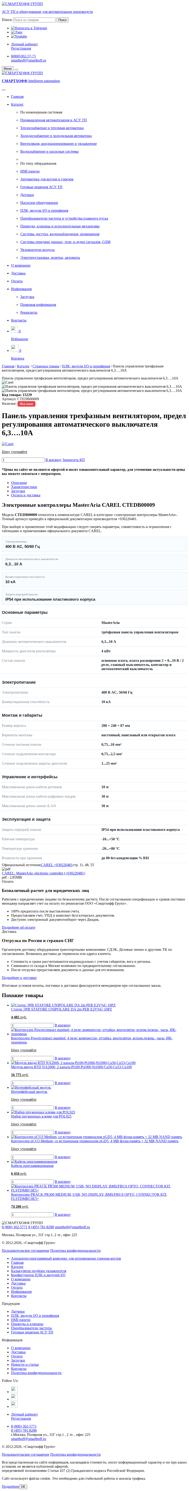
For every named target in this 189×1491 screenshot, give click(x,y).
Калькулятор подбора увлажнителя (38, 1271)
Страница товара (45, 366)
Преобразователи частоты (31, 1328)
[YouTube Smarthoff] (14, 1406)
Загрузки (27, 297)
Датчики (27, 195)
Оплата (17, 281)
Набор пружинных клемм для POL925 (41, 1116)
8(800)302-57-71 (23, 56)
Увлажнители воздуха (37, 250)
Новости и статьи (25, 1364)
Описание (19, 483)
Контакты (19, 320)
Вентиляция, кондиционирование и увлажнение (58, 144)
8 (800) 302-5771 (14, 1227)
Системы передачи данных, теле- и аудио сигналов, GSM (65, 242)
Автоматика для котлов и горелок (47, 179)
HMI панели (30, 171)
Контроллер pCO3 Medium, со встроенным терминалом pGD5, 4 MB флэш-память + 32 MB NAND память (94, 1141)
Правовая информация (38, 305)
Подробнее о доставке (19, 978)
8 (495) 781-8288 (41, 1227)
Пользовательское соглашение (25, 1250)
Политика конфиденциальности (75, 1250)
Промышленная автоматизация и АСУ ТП (53, 120)
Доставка (18, 273)
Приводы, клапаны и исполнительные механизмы (60, 226)
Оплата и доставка (25, 495)
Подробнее (10, 1486)
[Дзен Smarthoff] (14, 1399)
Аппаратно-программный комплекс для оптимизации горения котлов (66, 1258)
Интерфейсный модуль (29, 1092)
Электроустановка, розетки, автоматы (50, 257)
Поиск (7, 20)
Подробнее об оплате (18, 927)
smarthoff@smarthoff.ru (28, 60)
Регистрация (21, 48)
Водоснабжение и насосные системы (49, 151)
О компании (20, 265)
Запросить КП (73, 460)
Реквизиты (28, 312)
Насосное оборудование (39, 203)
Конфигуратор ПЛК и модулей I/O (38, 1275)
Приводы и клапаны (27, 1324)
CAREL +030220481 (57, 865)
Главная (17, 96)
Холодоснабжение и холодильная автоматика (56, 136)
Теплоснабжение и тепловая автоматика (52, 128)
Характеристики (24, 487)
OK (23, 1486)
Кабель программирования (32, 1166)
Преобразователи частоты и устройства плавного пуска (64, 218)
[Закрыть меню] (16, 69)
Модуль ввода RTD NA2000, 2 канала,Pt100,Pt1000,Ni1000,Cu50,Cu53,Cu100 (71, 1067)
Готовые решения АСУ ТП (41, 187)
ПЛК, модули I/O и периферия (44, 210)
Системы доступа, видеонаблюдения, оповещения (59, 234)
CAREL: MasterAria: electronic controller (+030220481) (43, 873)
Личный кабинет (24, 44)
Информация (21, 289)
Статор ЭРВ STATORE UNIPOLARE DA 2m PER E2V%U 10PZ (61, 1009)
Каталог (17, 104)
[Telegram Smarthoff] (14, 1392)
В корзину (53, 460)
